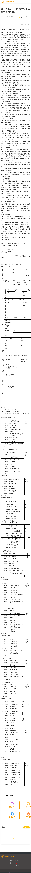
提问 (26, 827)
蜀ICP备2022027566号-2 (26, 870)
